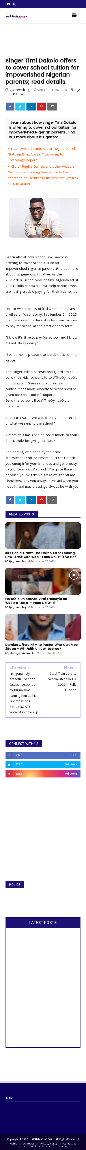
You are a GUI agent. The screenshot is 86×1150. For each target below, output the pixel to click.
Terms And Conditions (36, 1146)
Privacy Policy (48, 1143)
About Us (28, 1143)
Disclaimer (62, 1146)
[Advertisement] (43, 40)
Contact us (69, 1143)
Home (13, 1143)
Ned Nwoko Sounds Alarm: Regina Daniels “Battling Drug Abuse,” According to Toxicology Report (42, 154)
